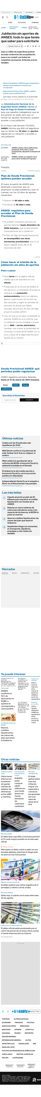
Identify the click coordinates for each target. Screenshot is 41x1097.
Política (30, 1022)
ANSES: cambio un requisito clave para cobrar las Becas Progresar (24, 158)
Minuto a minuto (8, 847)
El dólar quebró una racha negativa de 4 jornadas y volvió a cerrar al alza (19, 886)
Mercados (24, 1026)
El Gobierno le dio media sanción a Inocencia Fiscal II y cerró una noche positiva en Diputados (19, 473)
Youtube (23, 1011)
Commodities (25, 573)
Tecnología (23, 1044)
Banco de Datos (9, 1026)
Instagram (13, 1011)
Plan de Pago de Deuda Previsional (18, 109)
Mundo (17, 1033)
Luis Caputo (29, 12)
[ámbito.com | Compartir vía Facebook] (28, 46)
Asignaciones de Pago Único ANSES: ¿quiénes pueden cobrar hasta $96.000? (19, 92)
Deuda (25, 385)
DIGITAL (9, 1066)
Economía (22, 22)
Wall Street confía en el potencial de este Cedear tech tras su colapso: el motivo (19, 453)
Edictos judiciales (25, 1054)
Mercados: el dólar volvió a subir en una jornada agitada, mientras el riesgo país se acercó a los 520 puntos (19, 852)
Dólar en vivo (18, 12)
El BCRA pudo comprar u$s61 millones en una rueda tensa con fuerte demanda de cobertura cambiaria (20, 792)
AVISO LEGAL (7, 1054)
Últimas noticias (21, 1019)
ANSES (24, 27)
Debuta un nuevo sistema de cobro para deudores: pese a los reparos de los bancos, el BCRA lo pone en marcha (23, 511)
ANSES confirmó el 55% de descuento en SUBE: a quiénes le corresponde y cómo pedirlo (8, 700)
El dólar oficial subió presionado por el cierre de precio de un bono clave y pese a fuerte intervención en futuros (20, 931)
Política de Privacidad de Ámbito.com (18, 1051)
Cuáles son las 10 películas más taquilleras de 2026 (16, 444)
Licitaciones (17, 1058)
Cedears (36, 573)
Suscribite (29, 400)
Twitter (3, 1011)
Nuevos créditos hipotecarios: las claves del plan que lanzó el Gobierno (23, 520)
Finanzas (35, 22)
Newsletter (33, 1011)
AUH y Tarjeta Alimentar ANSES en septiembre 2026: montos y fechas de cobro (35, 714)
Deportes (29, 1033)
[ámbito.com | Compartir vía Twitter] (30, 46)
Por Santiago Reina (7, 937)
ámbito (3, 27)
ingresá (37, 17)
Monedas (5, 573)
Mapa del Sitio (8, 1047)
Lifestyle (29, 1030)
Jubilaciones (6, 389)
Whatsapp (29, 1011)
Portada (6, 1019)
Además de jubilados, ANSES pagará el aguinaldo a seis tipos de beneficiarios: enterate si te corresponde (21, 85)
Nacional (6, 1033)
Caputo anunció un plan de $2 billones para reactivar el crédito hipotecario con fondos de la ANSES (22, 500)
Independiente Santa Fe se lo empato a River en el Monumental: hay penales (20, 482)
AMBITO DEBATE (31, 1065)
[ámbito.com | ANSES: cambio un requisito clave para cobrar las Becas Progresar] (5, 158)
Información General (14, 27)
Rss (34, 1044)
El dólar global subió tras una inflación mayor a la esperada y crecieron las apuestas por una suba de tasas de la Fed (34, 790)
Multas (5, 1058)
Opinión (17, 1030)
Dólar (10, 22)
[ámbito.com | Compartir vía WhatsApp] (25, 46)
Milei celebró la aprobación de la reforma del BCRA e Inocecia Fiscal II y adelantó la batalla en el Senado (20, 463)
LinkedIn (18, 1011)
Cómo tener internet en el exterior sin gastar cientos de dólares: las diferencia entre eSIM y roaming (6, 786)
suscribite (30, 17)
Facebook (7, 1011)
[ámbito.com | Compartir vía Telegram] (35, 46)
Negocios (6, 1030)
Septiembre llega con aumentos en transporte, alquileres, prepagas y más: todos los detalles (22, 530)
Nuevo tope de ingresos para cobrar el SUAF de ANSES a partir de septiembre (35, 691)
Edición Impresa (9, 1037)
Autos (28, 1040)
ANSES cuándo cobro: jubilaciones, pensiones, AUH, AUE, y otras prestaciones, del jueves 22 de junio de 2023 (26, 151)
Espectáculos (8, 1044)
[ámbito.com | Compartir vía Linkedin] (33, 46)
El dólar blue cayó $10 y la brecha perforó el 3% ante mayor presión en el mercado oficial (20, 839)
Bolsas (14, 573)
